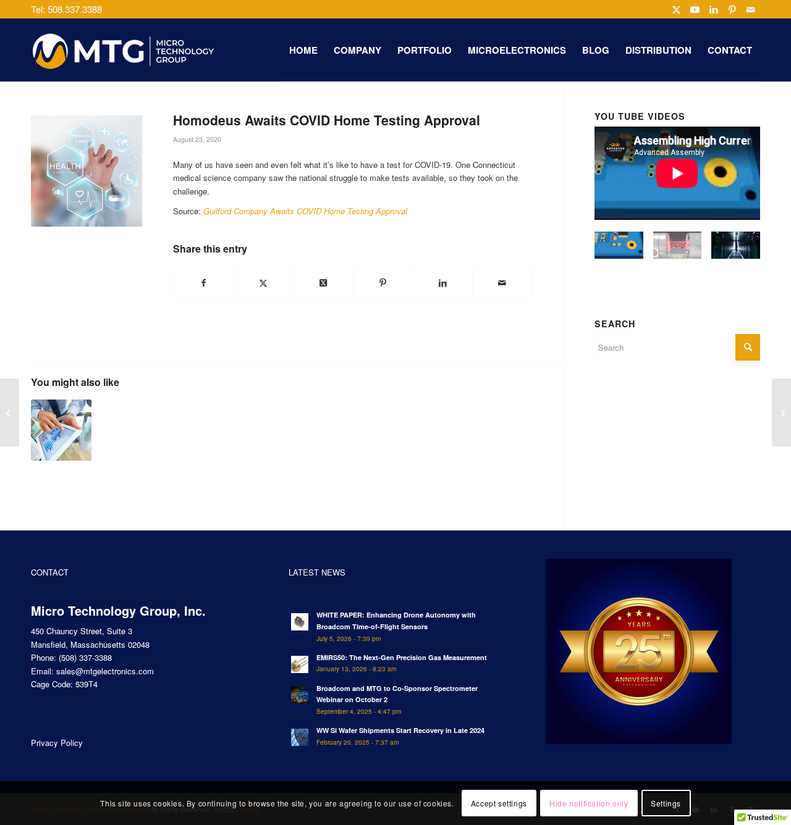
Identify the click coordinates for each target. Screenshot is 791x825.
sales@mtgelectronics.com (105, 671)
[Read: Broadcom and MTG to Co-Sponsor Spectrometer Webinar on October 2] (300, 695)
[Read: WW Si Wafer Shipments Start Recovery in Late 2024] (300, 737)
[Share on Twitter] (264, 283)
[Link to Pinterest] (732, 9)
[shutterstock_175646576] (86, 171)
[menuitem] (303, 50)
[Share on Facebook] (204, 283)
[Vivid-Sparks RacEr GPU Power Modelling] (9, 412)
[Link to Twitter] (676, 9)
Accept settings (499, 803)
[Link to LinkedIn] (713, 9)
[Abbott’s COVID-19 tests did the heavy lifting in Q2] (61, 430)
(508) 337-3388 (85, 657)
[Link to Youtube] (695, 9)
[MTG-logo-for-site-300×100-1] (123, 50)
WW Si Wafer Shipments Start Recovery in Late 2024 (400, 730)
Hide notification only (588, 803)
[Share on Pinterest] (383, 283)
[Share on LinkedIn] (442, 283)
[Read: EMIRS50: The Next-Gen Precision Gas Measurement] (300, 664)
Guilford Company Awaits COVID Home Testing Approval (305, 211)
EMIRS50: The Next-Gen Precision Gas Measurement (401, 657)
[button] (619, 251)
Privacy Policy (57, 742)
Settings (666, 803)
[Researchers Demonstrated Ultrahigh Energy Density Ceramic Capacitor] (781, 412)
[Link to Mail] (751, 9)
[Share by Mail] (502, 283)
